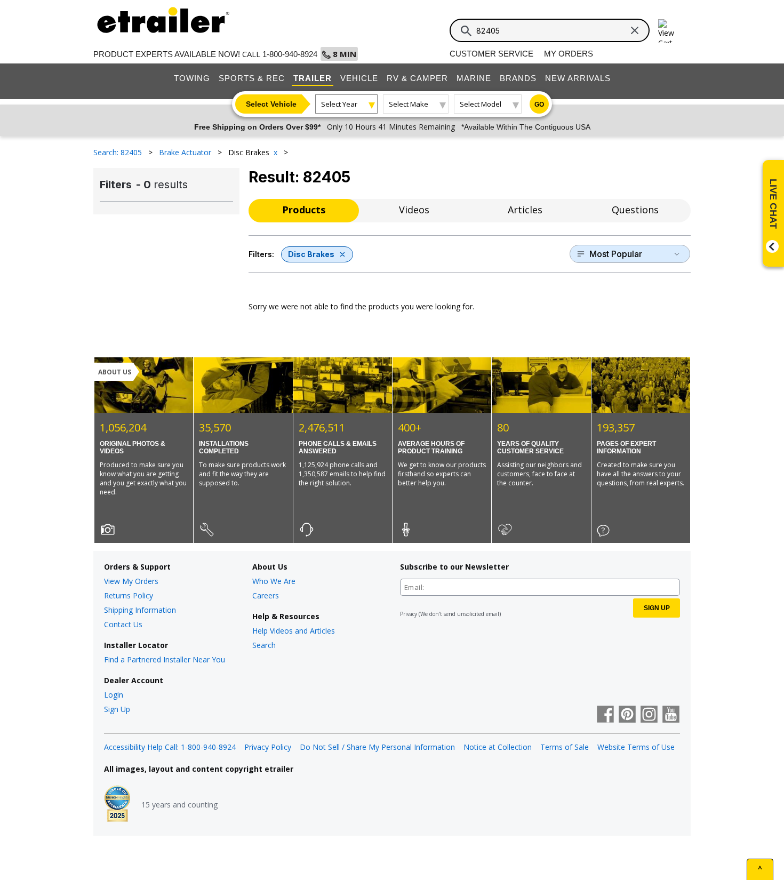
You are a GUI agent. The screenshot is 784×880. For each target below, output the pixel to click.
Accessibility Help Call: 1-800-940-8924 (170, 747)
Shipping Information (140, 610)
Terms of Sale (564, 747)
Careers (265, 595)
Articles (525, 209)
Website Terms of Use (636, 747)
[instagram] (649, 715)
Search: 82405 (118, 152)
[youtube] (671, 715)
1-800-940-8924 (289, 54)
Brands (518, 78)
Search (264, 645)
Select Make (408, 104)
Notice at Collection (497, 747)
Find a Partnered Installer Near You (164, 659)
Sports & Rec (252, 78)
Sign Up (117, 709)
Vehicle (359, 78)
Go (539, 104)
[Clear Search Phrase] (634, 30)
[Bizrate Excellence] (117, 805)
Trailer (312, 78)
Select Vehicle (271, 104)
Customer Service (491, 53)
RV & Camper (417, 78)
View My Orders (131, 581)
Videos (414, 209)
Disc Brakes (311, 254)
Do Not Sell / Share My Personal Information (377, 747)
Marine (474, 78)
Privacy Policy (267, 747)
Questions (635, 209)
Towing (192, 78)
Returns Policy (128, 595)
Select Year (339, 104)
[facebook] (605, 715)
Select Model (480, 104)
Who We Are (273, 581)
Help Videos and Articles (293, 631)
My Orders (568, 53)
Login (113, 695)
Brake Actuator (186, 152)
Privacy (408, 614)
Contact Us (123, 624)
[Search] (466, 31)
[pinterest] (627, 715)
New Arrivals (578, 78)
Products (303, 209)
